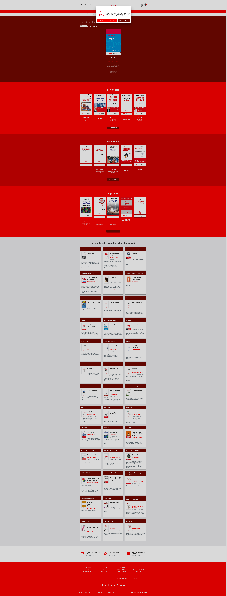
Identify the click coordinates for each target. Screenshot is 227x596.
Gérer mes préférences (123, 20)
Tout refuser (112, 20)
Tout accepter (102, 20)
